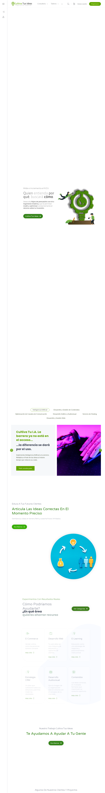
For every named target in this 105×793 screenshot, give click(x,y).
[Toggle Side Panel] (3, 4)
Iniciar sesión (82, 4)
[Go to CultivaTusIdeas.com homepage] (21, 3)
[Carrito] (74, 4)
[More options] (62, 4)
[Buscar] (68, 4)
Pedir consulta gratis (25, 468)
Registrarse (95, 4)
